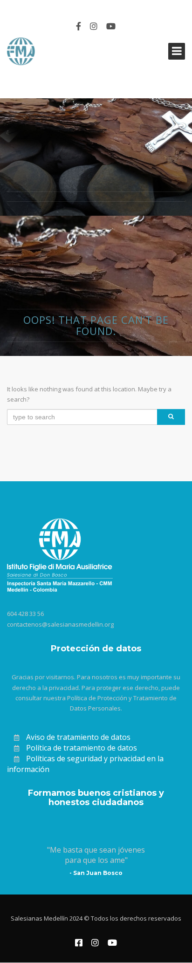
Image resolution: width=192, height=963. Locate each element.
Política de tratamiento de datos (81, 748)
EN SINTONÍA (31, 7)
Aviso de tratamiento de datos (78, 737)
